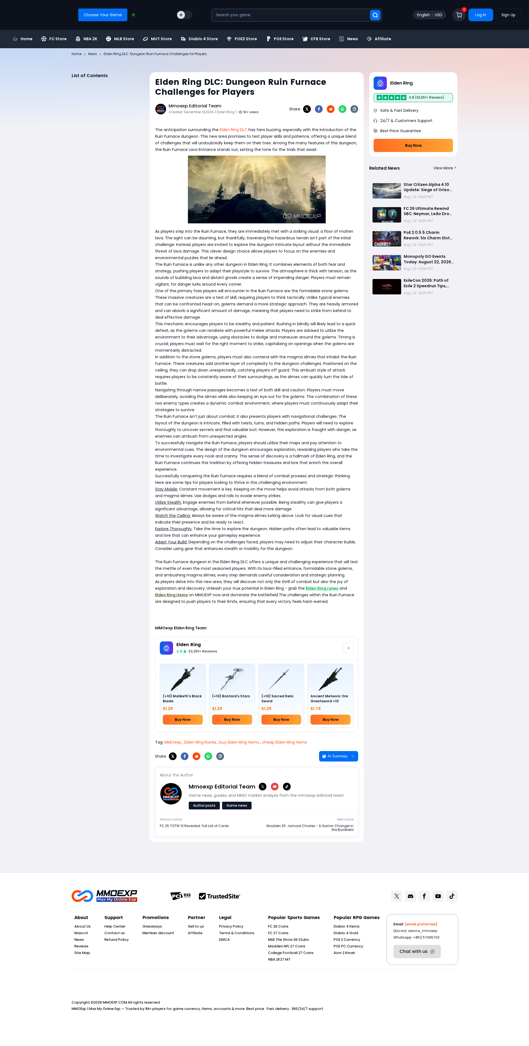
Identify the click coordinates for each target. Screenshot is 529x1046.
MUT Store (161, 39)
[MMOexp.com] (104, 896)
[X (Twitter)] (262, 786)
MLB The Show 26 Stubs (288, 939)
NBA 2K (90, 39)
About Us (82, 926)
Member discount (158, 933)
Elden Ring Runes (200, 742)
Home (27, 39)
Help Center (115, 926)
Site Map (82, 952)
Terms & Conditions (236, 933)
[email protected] (421, 924)
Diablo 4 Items (347, 926)
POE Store (284, 39)
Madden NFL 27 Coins (286, 946)
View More (443, 168)
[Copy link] (354, 109)
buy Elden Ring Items (239, 742)
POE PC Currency (348, 946)
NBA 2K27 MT (279, 959)
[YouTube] (275, 786)
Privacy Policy (231, 926)
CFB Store (320, 39)
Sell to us (196, 926)
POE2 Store (246, 39)
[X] (307, 109)
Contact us (114, 933)
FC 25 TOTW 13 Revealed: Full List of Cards (194, 826)
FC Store (58, 39)
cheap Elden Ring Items (284, 742)
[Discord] (410, 896)
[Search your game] (375, 15)
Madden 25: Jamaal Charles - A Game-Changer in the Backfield (309, 828)
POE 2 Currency (347, 939)
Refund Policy (116, 939)
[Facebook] (319, 109)
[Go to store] (348, 648)
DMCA (224, 939)
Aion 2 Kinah (344, 952)
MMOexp (172, 742)
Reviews (81, 946)
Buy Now (413, 145)
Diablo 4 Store (203, 39)
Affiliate (383, 39)
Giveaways (152, 926)
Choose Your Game (103, 15)
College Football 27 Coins (291, 952)
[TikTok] (287, 786)
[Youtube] (438, 896)
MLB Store (124, 39)
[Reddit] (330, 109)
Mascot (81, 933)
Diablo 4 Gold (346, 933)
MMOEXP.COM (115, 1002)
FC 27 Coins (278, 933)
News (352, 39)
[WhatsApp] (342, 109)
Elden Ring (188, 644)
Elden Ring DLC (233, 129)
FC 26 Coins (278, 926)
